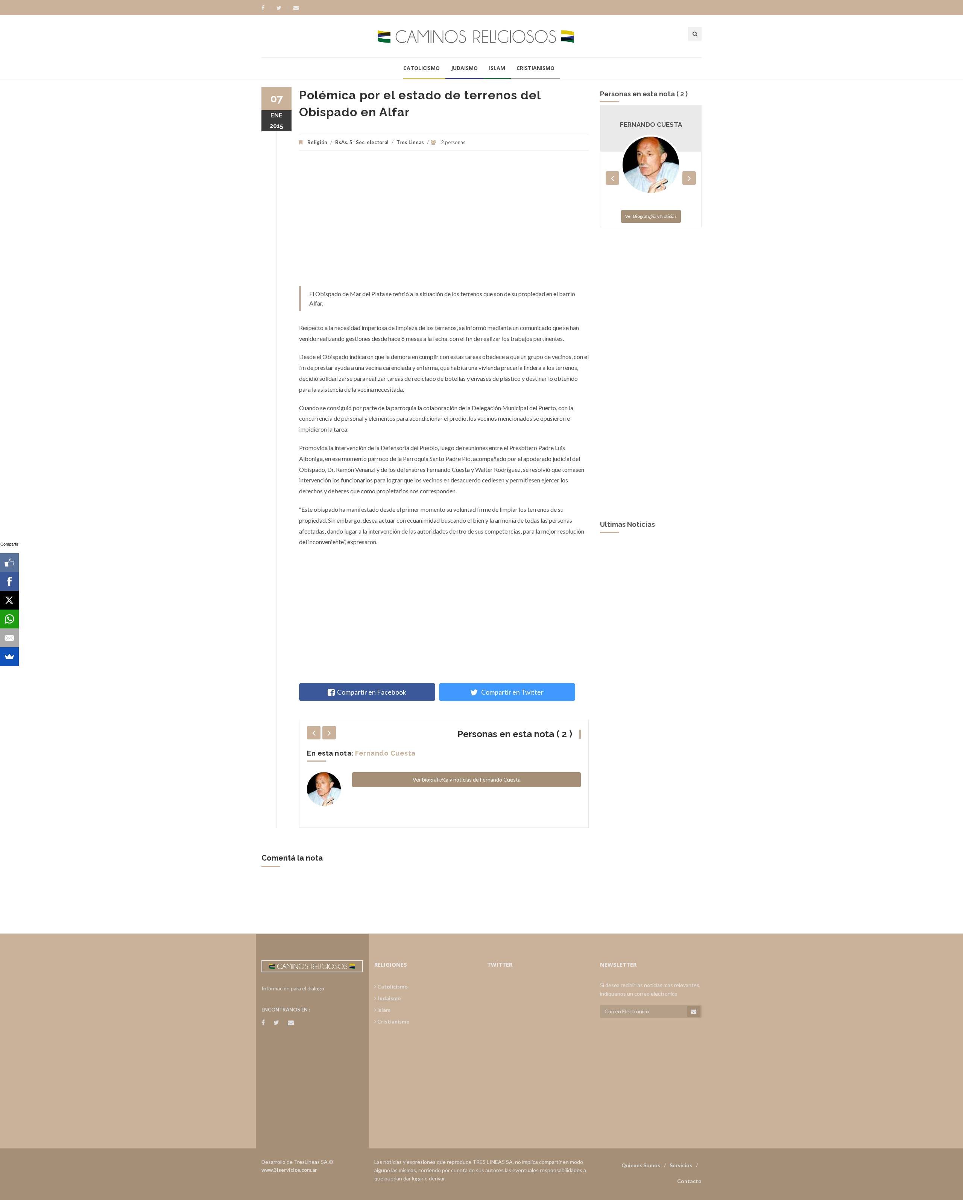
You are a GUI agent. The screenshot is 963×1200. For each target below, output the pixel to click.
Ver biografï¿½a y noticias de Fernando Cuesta (467, 779)
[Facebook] (266, 8)
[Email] (9, 637)
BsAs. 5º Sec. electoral (362, 142)
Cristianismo (535, 67)
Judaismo (464, 67)
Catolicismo (421, 67)
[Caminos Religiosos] (481, 36)
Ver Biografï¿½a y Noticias (651, 216)
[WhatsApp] (9, 619)
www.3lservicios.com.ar (289, 1170)
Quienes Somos (640, 1165)
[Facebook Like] (9, 562)
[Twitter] (282, 8)
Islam (497, 67)
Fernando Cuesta (385, 753)
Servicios (681, 1165)
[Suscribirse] (693, 1011)
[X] (9, 600)
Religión (317, 142)
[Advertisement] (444, 222)
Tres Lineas (410, 142)
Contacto (689, 1181)
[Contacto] (296, 8)
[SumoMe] (9, 656)
